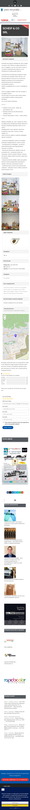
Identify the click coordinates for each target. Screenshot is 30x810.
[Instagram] (12, 5)
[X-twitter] (18, 5)
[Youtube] (15, 5)
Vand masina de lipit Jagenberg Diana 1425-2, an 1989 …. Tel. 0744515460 (14, 720)
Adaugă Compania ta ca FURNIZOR (15, 779)
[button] (15, 2)
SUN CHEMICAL (8, 647)
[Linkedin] (21, 5)
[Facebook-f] (9, 5)
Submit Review (8, 427)
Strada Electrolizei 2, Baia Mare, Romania (14, 310)
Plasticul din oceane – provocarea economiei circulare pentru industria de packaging (14, 523)
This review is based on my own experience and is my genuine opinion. (17, 423)
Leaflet (19, 359)
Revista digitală (7, 439)
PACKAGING (7, 278)
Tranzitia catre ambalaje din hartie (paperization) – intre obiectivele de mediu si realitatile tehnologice (13, 541)
